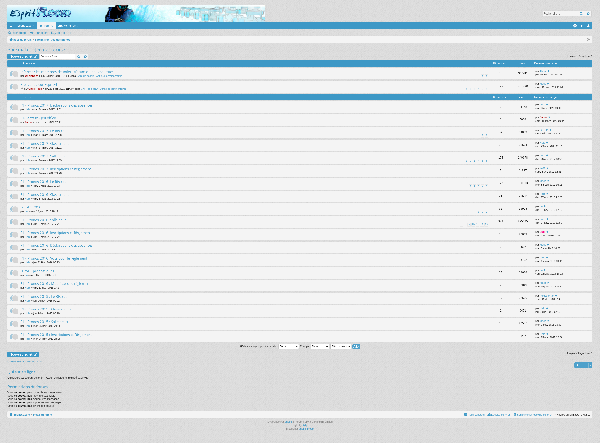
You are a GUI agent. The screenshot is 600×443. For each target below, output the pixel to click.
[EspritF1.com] (136, 13)
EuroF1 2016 (30, 207)
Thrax (543, 71)
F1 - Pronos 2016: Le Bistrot (43, 181)
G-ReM (544, 130)
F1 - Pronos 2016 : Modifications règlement (55, 283)
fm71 (542, 168)
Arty (305, 425)
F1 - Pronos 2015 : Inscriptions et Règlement (56, 334)
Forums (48, 25)
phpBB (288, 421)
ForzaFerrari (547, 295)
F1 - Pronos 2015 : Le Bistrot (43, 296)
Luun (542, 104)
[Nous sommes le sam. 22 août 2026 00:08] (588, 39)
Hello (27, 109)
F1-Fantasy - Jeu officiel (39, 118)
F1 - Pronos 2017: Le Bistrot (43, 131)
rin (26, 211)
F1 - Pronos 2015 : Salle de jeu (44, 322)
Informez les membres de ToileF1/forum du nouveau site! (66, 72)
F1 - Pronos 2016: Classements (45, 194)
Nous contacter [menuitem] (476, 414)
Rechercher (581, 13)
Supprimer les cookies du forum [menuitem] (535, 414)
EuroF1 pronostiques (37, 271)
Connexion (41, 32)
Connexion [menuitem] (582, 26)
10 (473, 224)
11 (477, 224)
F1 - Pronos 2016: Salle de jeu (44, 220)
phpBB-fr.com (306, 428)
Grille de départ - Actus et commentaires (99, 75)
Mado (543, 83)
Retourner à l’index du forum (26, 361)
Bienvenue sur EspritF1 (39, 84)
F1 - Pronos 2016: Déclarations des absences (56, 245)
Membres (70, 25)
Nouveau (21, 56)
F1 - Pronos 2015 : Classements (45, 309)
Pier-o (28, 122)
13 (486, 224)
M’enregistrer (62, 32)
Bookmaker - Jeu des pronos (37, 49)
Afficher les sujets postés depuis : (259, 346)
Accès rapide (12, 26)
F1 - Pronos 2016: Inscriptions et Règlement (55, 233)
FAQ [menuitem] (576, 26)
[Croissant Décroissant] (341, 346)
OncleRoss (31, 75)
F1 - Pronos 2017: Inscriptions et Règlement (55, 169)
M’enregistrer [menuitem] (589, 26)
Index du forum (42, 414)
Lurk (542, 232)
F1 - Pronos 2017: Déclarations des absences (56, 105)
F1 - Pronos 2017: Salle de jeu (44, 156)
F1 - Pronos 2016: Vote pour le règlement (53, 258)
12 (481, 224)
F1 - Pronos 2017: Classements (45, 143)
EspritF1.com (25, 25)
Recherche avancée (588, 13)
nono (542, 155)
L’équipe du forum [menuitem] (501, 414)
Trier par (305, 346)
